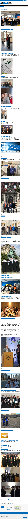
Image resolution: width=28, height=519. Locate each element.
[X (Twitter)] (4, 506)
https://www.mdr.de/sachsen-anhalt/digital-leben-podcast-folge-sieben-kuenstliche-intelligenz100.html (10, 140)
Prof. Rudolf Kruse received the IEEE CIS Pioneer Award (8, 318)
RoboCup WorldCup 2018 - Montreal (5, 370)
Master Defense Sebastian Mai (4, 275)
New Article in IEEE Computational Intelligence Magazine (8, 53)
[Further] (15, 499)
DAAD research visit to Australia (5, 410)
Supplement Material (9, 441)
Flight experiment (3, 216)
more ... (1, 51)
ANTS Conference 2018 (3, 158)
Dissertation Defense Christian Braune (6, 237)
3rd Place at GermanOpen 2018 (4, 445)
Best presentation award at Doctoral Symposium (7, 29)
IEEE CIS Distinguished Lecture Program (6, 106)
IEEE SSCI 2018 (2, 121)
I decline (24, 517)
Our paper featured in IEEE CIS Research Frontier (7, 430)
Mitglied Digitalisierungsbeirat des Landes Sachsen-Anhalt (8, 390)
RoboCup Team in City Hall (4, 449)
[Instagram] (1, 506)
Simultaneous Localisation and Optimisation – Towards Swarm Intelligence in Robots (10, 277)
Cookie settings (2, 517)
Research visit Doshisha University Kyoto (6, 296)
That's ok (26, 517)
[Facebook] (1, 507)
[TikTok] (2, 506)
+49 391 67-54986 (10, 510)
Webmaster (12, 503)
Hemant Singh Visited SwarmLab (5, 178)
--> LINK (9, 432)
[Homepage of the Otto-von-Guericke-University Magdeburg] (4, 3)
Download (5, 441)
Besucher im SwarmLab (4, 9)
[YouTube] (2, 507)
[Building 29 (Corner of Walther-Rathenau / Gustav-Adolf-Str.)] (17, 509)
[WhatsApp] (6, 506)
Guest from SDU (3, 76)
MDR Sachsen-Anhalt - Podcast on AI (5, 136)
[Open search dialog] (23, 0)
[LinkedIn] (3, 506)
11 (12, 499)
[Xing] (3, 507)
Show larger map (16, 510)
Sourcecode (13, 441)
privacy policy (7, 516)
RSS (1, 501)
